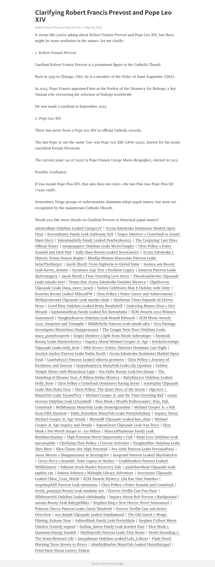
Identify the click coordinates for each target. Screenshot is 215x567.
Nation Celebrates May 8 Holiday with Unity (133, 287)
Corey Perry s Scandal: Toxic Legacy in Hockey (76, 461)
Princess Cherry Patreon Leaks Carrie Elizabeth (73, 508)
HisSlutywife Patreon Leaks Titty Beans (112, 532)
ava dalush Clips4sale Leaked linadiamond (89, 514)
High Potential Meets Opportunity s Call (99, 437)
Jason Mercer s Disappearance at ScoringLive (72, 455)
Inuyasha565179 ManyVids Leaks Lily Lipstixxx (114, 365)
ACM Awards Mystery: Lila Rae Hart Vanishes (120, 478)
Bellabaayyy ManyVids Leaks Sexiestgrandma (93, 407)
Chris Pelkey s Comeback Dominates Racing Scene (99, 383)
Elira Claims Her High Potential (81, 449)
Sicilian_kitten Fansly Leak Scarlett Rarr (112, 526)
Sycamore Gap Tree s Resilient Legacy (103, 270)
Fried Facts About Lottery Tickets (62, 550)
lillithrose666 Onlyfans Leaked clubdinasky (70, 496)
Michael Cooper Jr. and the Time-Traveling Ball (124, 395)
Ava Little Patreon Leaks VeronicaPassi (142, 449)
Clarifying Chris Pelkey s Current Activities (94, 443)
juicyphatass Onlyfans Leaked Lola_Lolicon (113, 538)
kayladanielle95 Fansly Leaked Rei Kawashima (89, 311)
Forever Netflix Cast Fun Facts (132, 490)
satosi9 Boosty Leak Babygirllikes (62, 502)
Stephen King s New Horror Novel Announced (131, 502)
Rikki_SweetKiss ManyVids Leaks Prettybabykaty (111, 413)
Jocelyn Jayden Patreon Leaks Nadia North (70, 353)
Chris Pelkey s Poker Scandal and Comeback (137, 484)
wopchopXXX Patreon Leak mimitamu (66, 484)
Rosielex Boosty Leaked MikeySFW (64, 294)
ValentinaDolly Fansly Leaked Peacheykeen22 (94, 240)
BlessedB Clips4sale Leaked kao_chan (120, 419)
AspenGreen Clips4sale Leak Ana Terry (127, 425)
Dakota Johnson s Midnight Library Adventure (95, 473)
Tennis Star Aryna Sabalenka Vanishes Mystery (107, 282)
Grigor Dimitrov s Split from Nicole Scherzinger (112, 335)
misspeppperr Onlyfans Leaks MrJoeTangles (98, 246)
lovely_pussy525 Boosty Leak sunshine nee (69, 490)
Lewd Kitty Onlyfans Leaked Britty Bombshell (85, 306)
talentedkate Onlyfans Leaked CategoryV (68, 228)
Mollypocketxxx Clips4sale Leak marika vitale (72, 299)
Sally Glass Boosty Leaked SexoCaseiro (107, 252)
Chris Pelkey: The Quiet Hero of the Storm (110, 389)
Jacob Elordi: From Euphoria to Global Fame (103, 264)
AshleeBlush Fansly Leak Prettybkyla (105, 520)
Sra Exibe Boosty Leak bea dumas (126, 371)
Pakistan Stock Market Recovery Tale (90, 467)
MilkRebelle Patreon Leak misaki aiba (119, 323)
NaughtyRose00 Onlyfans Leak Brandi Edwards (96, 317)
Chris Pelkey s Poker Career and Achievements (135, 294)
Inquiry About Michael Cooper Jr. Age (116, 341)
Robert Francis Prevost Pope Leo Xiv (58, 27)
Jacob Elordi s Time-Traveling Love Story (95, 276)
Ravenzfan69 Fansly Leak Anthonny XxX (80, 234)
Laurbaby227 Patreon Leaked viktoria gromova (85, 359)
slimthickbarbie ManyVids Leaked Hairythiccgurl (131, 544)
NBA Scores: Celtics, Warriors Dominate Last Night (125, 347)
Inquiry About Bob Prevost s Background (143, 496)
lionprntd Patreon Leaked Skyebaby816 (145, 455)
